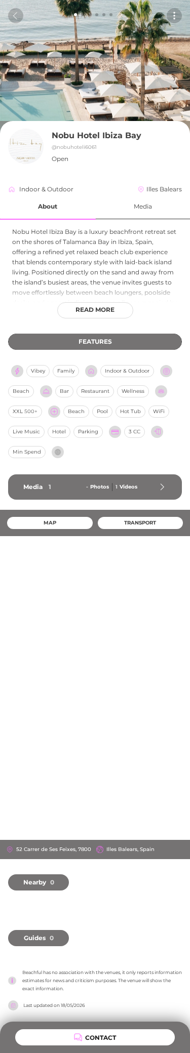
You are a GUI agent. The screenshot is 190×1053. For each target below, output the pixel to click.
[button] (48, 206)
